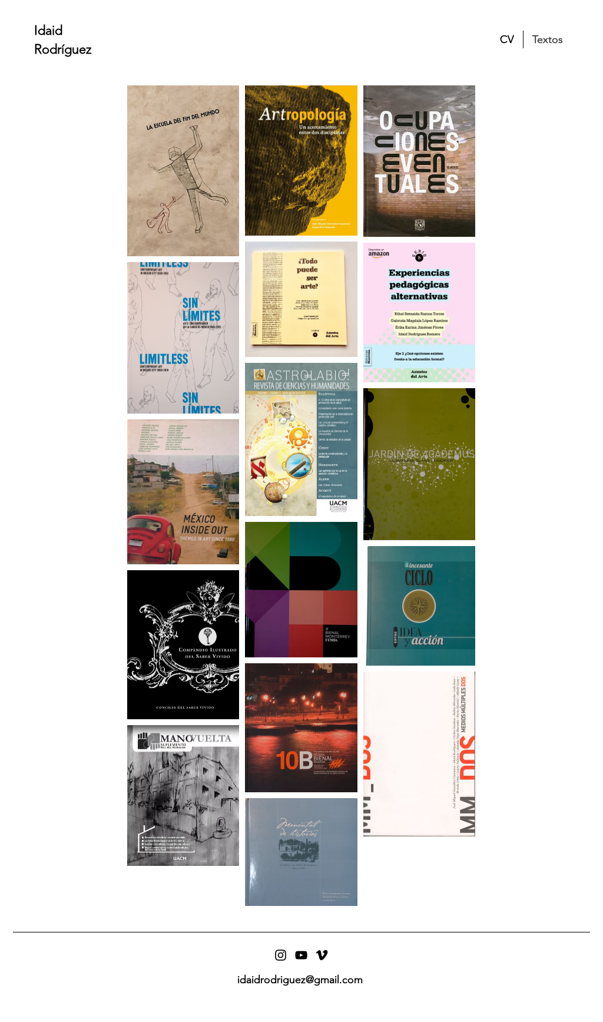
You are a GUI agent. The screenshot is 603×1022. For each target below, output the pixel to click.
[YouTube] (301, 955)
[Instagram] (280, 955)
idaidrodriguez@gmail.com (300, 979)
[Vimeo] (321, 955)
